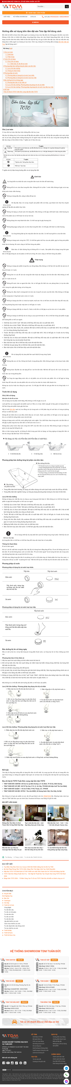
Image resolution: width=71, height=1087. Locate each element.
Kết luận (6, 89)
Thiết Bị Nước (8, 933)
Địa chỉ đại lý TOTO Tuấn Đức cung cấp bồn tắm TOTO (20, 92)
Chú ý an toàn (8, 52)
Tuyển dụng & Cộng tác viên (40, 1050)
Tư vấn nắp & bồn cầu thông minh (14, 926)
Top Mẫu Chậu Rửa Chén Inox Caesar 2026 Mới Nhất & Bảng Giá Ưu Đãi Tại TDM (28, 867)
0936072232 (47, 796)
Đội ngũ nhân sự (37, 1039)
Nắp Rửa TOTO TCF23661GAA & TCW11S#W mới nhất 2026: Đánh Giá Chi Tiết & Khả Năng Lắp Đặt (34, 871)
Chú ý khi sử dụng (11, 61)
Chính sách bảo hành (59, 1059)
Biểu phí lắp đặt (57, 1041)
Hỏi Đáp (6, 903)
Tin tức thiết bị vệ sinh (11, 928)
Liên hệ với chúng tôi (38, 1052)
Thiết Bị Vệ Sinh (37, 857)
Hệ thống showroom (38, 1043)
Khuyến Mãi (7, 893)
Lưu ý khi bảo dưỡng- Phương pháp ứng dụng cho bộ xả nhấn (25, 85)
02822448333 (64, 17)
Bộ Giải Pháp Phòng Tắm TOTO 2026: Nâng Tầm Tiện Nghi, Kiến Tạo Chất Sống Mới (29, 869)
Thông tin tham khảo (12, 71)
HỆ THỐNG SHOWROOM (20, 16)
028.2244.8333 (15, 966)
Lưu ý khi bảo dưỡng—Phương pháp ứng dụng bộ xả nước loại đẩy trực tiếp (29, 87)
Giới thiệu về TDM (38, 1037)
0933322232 (54, 17)
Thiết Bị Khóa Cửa (9, 935)
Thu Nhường (8, 857)
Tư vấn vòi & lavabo (10, 912)
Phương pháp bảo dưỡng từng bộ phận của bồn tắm (19, 66)
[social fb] (3, 1063)
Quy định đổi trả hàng (59, 1061)
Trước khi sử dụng (9, 59)
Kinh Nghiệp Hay (7, 896)
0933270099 (23, 989)
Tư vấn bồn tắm (28, 857)
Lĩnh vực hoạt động (38, 1041)
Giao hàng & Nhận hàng (59, 1063)
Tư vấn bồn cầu (9, 910)
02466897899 (15, 989)
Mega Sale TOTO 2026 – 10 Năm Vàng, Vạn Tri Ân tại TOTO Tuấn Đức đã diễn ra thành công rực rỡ (34, 878)
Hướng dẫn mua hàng (59, 1037)
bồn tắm (12, 409)
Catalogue (7, 900)
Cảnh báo (9, 54)
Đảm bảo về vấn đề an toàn (17, 64)
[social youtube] (8, 1063)
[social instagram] (12, 1063)
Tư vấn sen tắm (9, 917)
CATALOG (33, 16)
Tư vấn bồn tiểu (9, 914)
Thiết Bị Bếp (8, 930)
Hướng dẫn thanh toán (59, 1039)
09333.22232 (25, 966)
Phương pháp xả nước (10, 73)
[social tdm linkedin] (25, 1063)
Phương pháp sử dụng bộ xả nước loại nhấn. (19, 75)
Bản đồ (20, 960)
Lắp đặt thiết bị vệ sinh (11, 921)
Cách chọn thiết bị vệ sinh (12, 923)
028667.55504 (50, 966)
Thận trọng (9, 57)
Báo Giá (6, 898)
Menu (36, 22)
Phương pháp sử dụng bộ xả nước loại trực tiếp (20, 78)
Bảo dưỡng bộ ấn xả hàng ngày (13, 80)
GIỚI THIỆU (7, 16)
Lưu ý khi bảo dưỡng (12, 68)
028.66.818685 (50, 987)
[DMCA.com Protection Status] (6, 1070)
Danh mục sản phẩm (36, 13)
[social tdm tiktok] (16, 1063)
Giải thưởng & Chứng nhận (40, 1048)
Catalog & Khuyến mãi (39, 1061)
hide (11, 48)
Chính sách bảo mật (58, 1056)
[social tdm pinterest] (20, 1063)
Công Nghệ (7, 907)
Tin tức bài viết (37, 1059)
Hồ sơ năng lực (37, 1046)
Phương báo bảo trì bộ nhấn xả (15, 82)
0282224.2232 (50, 1008)
